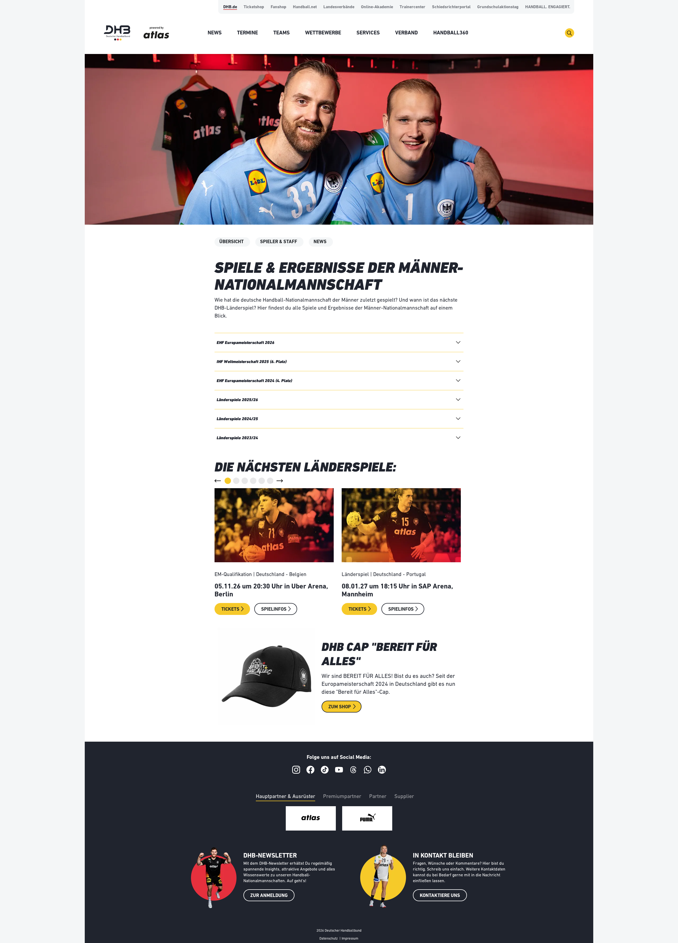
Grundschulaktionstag (498, 7)
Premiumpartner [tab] (342, 796)
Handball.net (305, 7)
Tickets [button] (230, 609)
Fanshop (278, 7)
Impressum (350, 938)
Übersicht (231, 242)
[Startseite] (117, 32)
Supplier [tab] (404, 796)
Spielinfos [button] (274, 609)
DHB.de (230, 7)
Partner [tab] (377, 796)
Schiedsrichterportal (451, 7)
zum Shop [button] (339, 707)
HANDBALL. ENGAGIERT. (547, 7)
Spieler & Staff (278, 242)
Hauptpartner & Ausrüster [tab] (285, 796)
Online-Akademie (377, 7)
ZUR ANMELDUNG (269, 896)
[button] (218, 481)
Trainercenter (412, 7)
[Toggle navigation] (569, 33)
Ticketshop (254, 7)
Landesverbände (338, 7)
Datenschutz (328, 938)
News (320, 242)
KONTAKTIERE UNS (440, 896)
